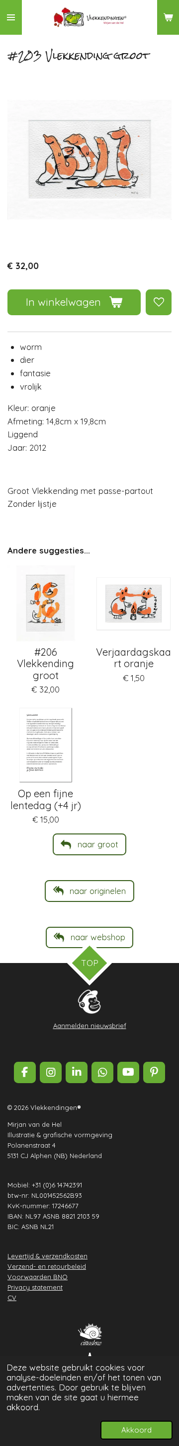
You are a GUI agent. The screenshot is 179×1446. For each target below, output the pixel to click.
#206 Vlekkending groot (45, 663)
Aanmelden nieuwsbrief (89, 1026)
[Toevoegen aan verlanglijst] (159, 302)
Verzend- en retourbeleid (46, 1266)
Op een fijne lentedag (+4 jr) (45, 799)
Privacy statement (35, 1287)
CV (11, 1298)
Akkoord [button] (136, 1430)
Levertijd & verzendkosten (47, 1256)
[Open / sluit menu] (11, 17)
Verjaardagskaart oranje (133, 658)
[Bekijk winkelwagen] (168, 17)
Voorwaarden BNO (37, 1277)
